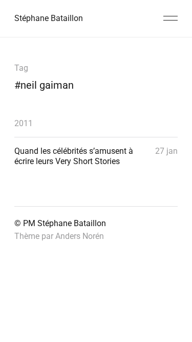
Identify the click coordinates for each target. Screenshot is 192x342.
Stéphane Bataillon (48, 18)
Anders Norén (79, 236)
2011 (23, 123)
